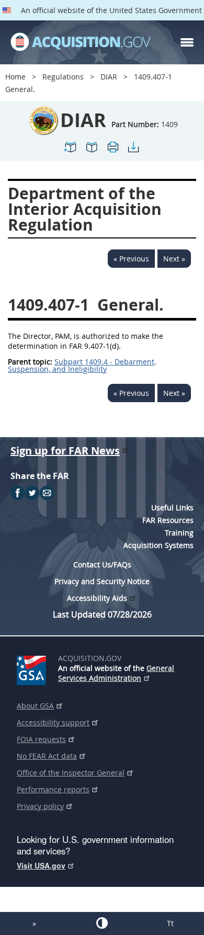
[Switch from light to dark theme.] (102, 923)
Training (179, 533)
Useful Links (172, 507)
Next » (174, 259)
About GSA (35, 706)
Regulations (63, 77)
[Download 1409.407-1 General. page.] (133, 151)
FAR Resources (168, 520)
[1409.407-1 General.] (70, 151)
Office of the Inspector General (70, 773)
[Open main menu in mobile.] (187, 42)
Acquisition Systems (158, 545)
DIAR (108, 77)
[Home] (80, 42)
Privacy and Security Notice (102, 581)
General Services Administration (116, 673)
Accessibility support (53, 722)
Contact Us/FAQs (102, 564)
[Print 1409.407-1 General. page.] (112, 151)
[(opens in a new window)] (33, 668)
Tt (170, 923)
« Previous (131, 259)
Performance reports (53, 789)
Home (15, 77)
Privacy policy (40, 806)
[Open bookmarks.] (91, 151)
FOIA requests (41, 739)
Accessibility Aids (97, 598)
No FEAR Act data (47, 756)
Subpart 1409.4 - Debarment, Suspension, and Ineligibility (82, 365)
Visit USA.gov (41, 865)
